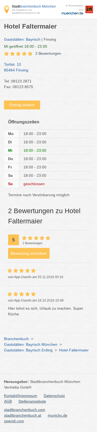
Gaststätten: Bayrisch (22, 39)
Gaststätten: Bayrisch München (30, 344)
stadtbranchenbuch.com (24, 409)
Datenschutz (54, 395)
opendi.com (14, 421)
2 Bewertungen (48, 53)
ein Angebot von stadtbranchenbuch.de (26, 11)
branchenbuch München (34, 6)
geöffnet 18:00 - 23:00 (25, 46)
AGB (8, 401)
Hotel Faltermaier (74, 350)
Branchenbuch (16, 339)
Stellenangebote (32, 401)
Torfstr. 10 (16, 67)
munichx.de (57, 415)
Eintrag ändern (22, 105)
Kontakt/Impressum (20, 395)
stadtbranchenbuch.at (22, 415)
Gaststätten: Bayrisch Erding (28, 350)
